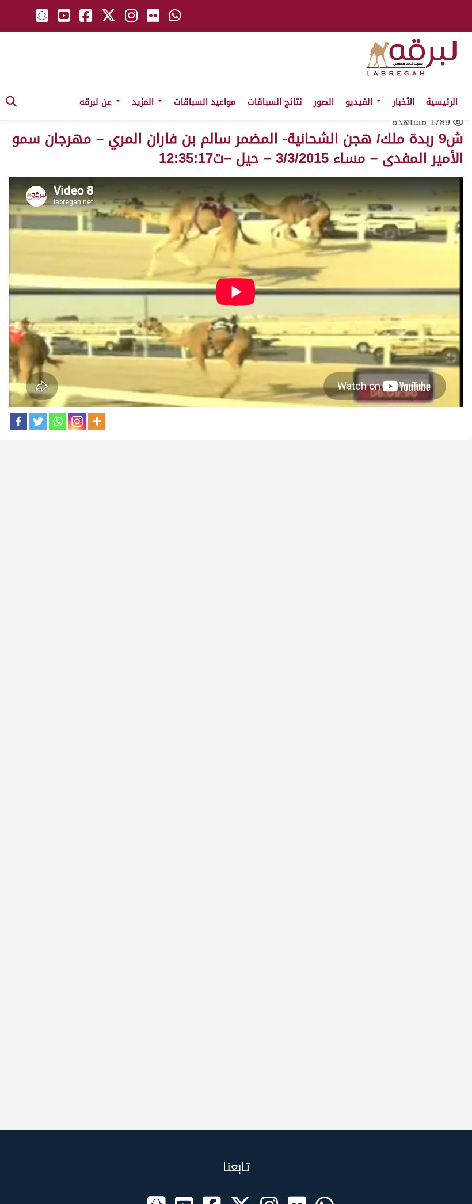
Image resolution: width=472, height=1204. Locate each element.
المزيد (144, 102)
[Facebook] (18, 421)
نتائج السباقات (275, 102)
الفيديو (360, 102)
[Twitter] (38, 421)
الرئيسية (442, 102)
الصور (324, 102)
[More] (96, 421)
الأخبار (403, 102)
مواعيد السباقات (205, 102)
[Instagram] (77, 421)
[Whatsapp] (57, 421)
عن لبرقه (97, 102)
